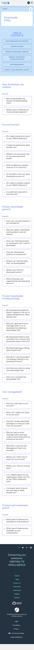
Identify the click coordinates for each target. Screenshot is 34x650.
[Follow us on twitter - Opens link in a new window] (19, 547)
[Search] (28, 2)
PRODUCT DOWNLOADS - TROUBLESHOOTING (17, 58)
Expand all (5, 94)
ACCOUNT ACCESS (17, 46)
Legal (16, 621)
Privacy (16, 629)
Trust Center (16, 625)
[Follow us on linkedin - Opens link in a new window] (27, 547)
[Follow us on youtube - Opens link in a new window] (23, 547)
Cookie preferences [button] (16, 637)
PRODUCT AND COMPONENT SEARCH (17, 70)
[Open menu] (32, 2)
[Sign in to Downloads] (31, 9)
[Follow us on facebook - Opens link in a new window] (31, 547)
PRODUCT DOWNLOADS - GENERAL (17, 52)
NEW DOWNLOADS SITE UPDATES (17, 41)
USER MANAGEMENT (17, 64)
